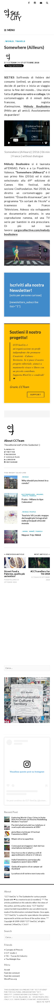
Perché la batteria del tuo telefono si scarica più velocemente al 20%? (28, 826)
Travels (20, 41)
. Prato (25, 496)
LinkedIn (10, 459)
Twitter (10, 452)
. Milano (39, 494)
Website (10, 449)
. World (9, 41)
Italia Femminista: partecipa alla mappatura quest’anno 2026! (25, 861)
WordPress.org (10, 979)
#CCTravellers (28, 494)
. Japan (25, 531)
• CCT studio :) (10, 953)
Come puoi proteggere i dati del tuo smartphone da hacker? (27, 847)
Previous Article (15, 554)
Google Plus (13, 457)
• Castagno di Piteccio (13, 950)
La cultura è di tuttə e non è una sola (27, 873)
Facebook (11, 454)
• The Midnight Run (12, 959)
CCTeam (11, 62)
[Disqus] (27, 626)
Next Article (41, 554)
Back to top (42, 1002)
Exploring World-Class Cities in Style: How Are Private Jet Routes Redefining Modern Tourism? (29, 819)
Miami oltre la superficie (22, 839)
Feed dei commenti (12, 976)
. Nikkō (31, 531)
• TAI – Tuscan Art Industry (15, 956)
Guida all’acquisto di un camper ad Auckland (26, 868)
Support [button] (35, 394)
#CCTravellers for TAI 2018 (40, 572)
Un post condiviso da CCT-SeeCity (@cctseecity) (28, 800)
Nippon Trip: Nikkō (31, 535)
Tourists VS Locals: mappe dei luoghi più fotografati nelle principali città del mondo (35, 519)
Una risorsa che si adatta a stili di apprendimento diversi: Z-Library (26, 854)
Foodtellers (10, 580)
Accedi (7, 970)
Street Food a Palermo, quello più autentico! (14, 573)
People (32, 512)
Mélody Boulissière (37, 106)
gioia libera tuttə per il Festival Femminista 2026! (25, 833)
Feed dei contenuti (12, 973)
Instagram (11, 462)
